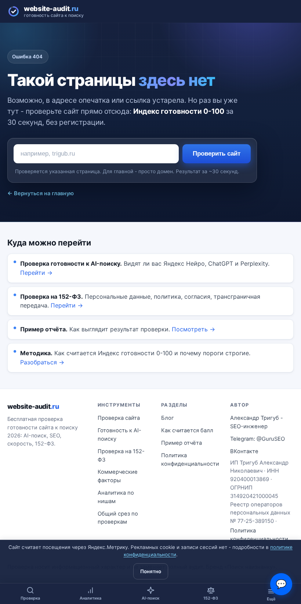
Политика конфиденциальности (190, 459)
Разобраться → (42, 362)
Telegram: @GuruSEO (257, 439)
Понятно (150, 571)
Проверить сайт (216, 153)
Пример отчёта (181, 443)
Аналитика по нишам (116, 497)
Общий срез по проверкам (118, 517)
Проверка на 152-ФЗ (121, 455)
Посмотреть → (193, 329)
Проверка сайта (119, 418)
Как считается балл (187, 430)
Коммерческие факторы (118, 476)
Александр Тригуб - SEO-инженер (256, 422)
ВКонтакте (244, 451)
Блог (167, 418)
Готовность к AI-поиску (119, 434)
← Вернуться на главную (40, 193)
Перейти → (36, 272)
